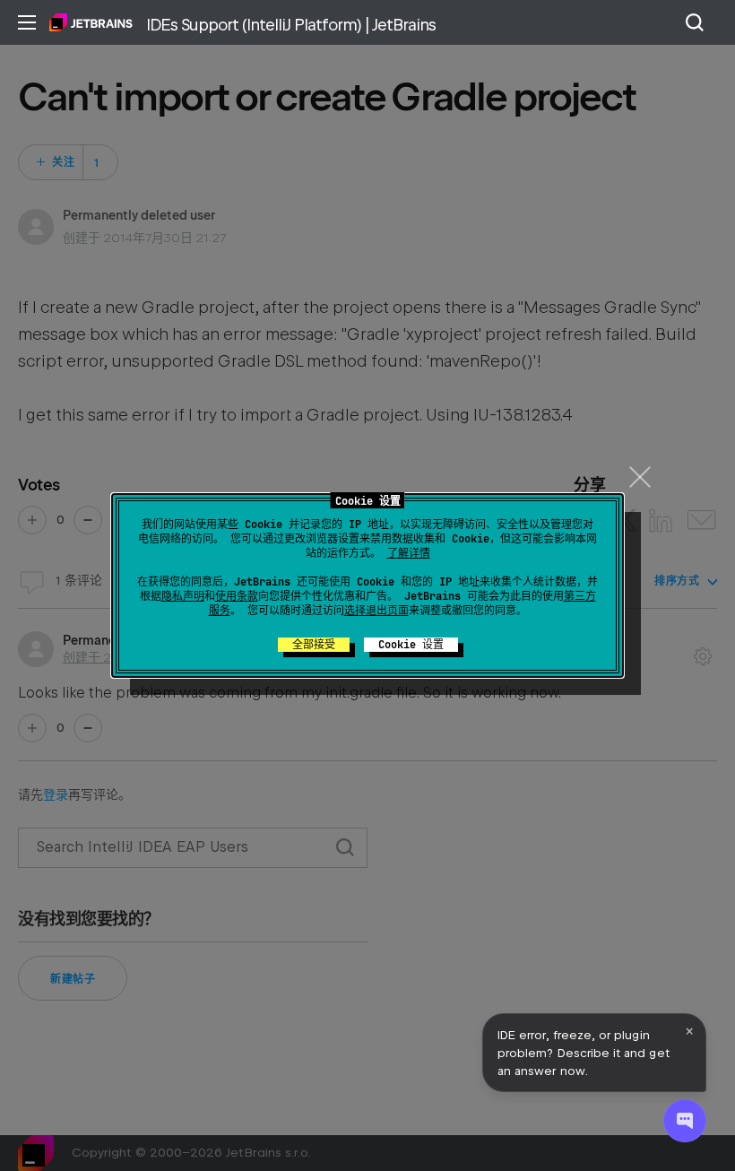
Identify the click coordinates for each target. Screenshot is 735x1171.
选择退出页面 (376, 610)
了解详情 (408, 553)
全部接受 (313, 645)
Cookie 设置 (411, 645)
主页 (91, 22)
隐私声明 (182, 596)
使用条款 (236, 596)
